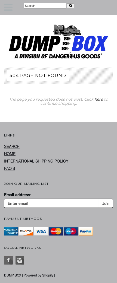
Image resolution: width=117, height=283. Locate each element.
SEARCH (12, 146)
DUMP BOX (12, 275)
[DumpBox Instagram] (20, 260)
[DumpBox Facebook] (8, 260)
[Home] (58, 41)
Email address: (18, 194)
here (98, 99)
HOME (10, 153)
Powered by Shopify (38, 275)
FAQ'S (9, 168)
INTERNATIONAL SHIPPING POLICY (36, 161)
